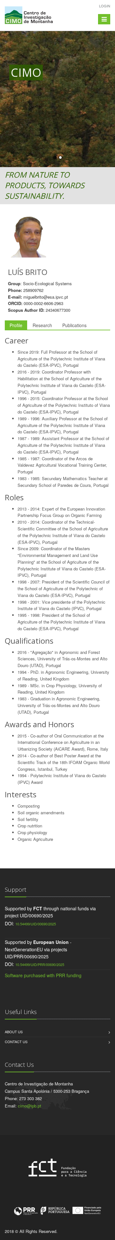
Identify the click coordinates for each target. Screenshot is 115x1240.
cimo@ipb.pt (29, 1106)
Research (42, 325)
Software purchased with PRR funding (43, 975)
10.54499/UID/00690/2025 (35, 923)
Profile (16, 325)
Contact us (16, 1041)
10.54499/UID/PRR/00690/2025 (39, 964)
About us (14, 1031)
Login (104, 5)
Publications (74, 325)
